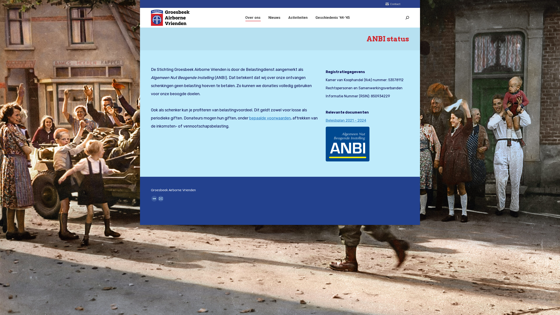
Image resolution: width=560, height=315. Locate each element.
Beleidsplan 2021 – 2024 (346, 120)
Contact (395, 4)
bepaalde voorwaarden (270, 118)
